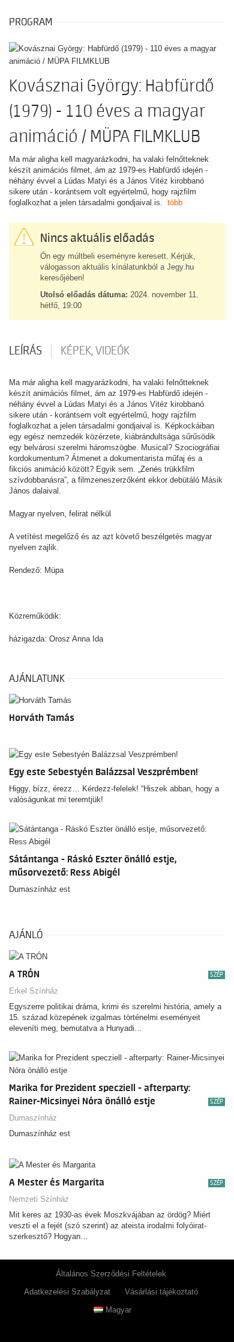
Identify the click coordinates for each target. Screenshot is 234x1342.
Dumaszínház (33, 1117)
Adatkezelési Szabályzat (67, 1291)
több (174, 202)
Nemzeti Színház (39, 1199)
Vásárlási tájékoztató (161, 1291)
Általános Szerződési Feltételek (111, 1273)
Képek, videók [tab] (95, 350)
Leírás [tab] (25, 350)
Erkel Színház (33, 990)
